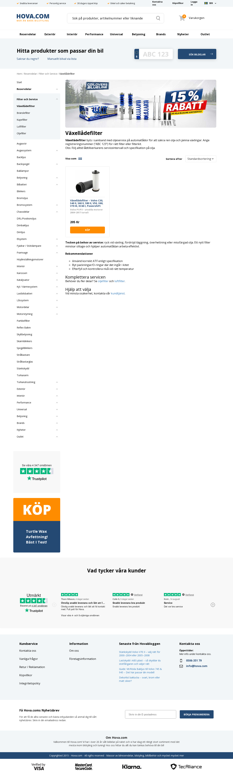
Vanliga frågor (28, 659)
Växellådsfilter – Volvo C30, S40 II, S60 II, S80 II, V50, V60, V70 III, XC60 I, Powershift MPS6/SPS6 (86, 203)
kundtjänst (118, 293)
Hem (19, 73)
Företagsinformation (82, 659)
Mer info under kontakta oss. (195, 654)
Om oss (74, 651)
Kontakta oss (27, 651)
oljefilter (103, 281)
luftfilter (119, 281)
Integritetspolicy (29, 683)
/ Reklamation (35, 667)
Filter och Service (48, 73)
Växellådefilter (67, 73)
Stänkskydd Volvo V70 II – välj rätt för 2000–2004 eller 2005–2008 (139, 653)
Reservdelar (30, 73)
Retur (22, 667)
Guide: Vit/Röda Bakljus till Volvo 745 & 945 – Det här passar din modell (140, 670)
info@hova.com (196, 666)
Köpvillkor (25, 675)
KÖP (87, 230)
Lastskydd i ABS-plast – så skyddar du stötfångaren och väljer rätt (140, 662)
